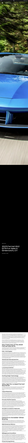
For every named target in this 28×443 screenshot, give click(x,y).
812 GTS (4, 336)
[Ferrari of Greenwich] (13, 0)
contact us (25, 0)
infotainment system (13, 377)
